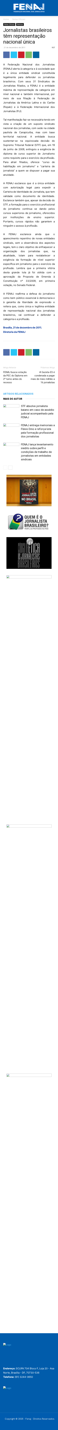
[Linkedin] (36, 55)
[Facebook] (6, 55)
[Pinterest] (21, 55)
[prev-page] (5, 468)
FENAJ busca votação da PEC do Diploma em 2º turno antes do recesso (15, 377)
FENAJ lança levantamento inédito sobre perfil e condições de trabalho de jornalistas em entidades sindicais (37, 452)
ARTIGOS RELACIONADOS (18, 393)
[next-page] (10, 468)
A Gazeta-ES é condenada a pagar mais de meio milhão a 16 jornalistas (43, 377)
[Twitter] (14, 55)
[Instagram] (14, 1362)
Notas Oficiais (18, 19)
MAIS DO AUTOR (12, 398)
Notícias (20, 24)
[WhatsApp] (28, 55)
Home (6, 19)
